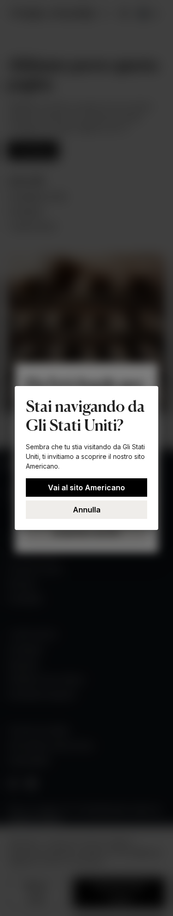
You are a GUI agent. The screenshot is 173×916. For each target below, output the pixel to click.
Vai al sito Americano (86, 487)
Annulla (87, 509)
